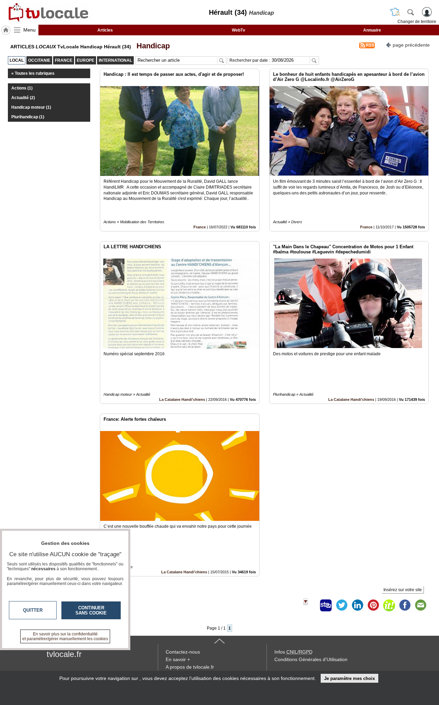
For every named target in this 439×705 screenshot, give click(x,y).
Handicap (151, 45)
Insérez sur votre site (402, 589)
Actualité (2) (23, 97)
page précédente (411, 45)
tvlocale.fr (64, 654)
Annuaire (372, 30)
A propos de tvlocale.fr (190, 667)
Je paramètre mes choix (349, 678)
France (199, 227)
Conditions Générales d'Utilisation (310, 659)
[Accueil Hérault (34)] (5, 30)
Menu (29, 30)
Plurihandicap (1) (27, 117)
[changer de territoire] (395, 12)
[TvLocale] (47, 12)
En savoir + (178, 659)
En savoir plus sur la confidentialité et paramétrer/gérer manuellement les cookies (65, 636)
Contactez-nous (183, 652)
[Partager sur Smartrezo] (326, 605)
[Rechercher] (410, 12)
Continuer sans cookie (91, 610)
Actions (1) (22, 88)
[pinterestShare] (373, 605)
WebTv (238, 30)
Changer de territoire (417, 21)
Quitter (33, 610)
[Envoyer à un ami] (420, 605)
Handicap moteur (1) (31, 107)
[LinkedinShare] (357, 605)
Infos (293, 652)
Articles (105, 30)
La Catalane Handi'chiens (182, 399)
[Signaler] (310, 605)
